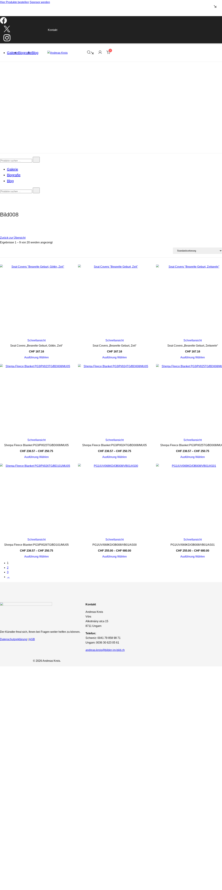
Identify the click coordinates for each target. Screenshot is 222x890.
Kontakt (52, 29)
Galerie (12, 53)
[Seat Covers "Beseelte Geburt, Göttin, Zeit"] (36, 301)
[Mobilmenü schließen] (215, 7)
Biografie (25, 53)
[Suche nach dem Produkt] (36, 160)
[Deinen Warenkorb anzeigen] (108, 53)
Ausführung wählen (36, 357)
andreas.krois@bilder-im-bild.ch (105, 650)
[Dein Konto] (100, 53)
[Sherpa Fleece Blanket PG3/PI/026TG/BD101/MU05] (36, 500)
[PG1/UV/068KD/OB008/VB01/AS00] (114, 500)
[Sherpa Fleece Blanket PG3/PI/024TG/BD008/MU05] (114, 400)
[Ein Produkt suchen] (90, 53)
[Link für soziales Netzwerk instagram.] (6, 40)
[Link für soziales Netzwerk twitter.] (6, 31)
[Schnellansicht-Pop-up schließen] (1, 12)
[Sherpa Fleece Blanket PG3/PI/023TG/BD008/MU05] (36, 400)
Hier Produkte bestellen (14, 2)
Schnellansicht (36, 340)
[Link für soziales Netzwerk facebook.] (3, 23)
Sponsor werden (40, 2)
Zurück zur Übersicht (12, 237)
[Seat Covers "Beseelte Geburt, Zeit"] (114, 301)
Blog (35, 53)
